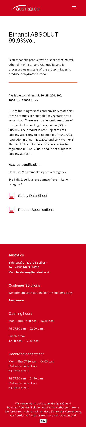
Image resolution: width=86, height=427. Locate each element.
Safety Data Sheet (32, 196)
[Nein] (81, 413)
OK (43, 420)
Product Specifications (36, 210)
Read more (16, 300)
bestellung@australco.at (32, 272)
